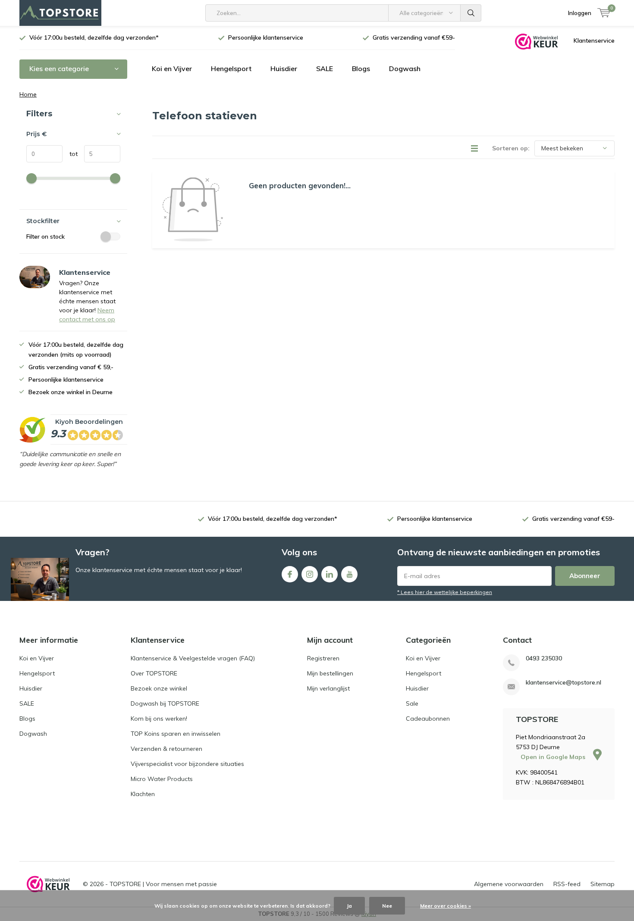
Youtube (349, 574)
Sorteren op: (511, 148)
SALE (324, 68)
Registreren (323, 658)
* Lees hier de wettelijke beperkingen (444, 592)
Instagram (309, 574)
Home (28, 94)
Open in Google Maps (554, 757)
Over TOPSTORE (154, 673)
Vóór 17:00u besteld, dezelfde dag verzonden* (94, 37)
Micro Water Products (162, 779)
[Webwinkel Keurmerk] (536, 41)
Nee (387, 905)
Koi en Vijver (172, 68)
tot (70, 154)
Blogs (361, 68)
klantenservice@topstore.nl (563, 682)
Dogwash (405, 68)
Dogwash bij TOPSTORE (165, 703)
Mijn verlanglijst (328, 688)
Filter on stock (45, 236)
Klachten (143, 794)
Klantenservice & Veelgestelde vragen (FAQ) (193, 658)
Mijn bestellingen (330, 673)
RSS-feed (567, 884)
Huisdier (283, 68)
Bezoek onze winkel (159, 688)
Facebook (290, 574)
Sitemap (602, 884)
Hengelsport (231, 68)
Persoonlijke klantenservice (265, 37)
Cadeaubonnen (428, 718)
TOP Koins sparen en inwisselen (175, 733)
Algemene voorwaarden (508, 884)
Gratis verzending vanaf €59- (414, 37)
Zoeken (471, 13)
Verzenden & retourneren (166, 749)
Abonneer (584, 576)
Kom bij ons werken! (159, 718)
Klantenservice (594, 40)
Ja (349, 905)
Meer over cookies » (445, 905)
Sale (412, 703)
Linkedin (329, 574)
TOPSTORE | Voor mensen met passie (163, 884)
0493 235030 (544, 658)
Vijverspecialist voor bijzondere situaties (187, 764)
